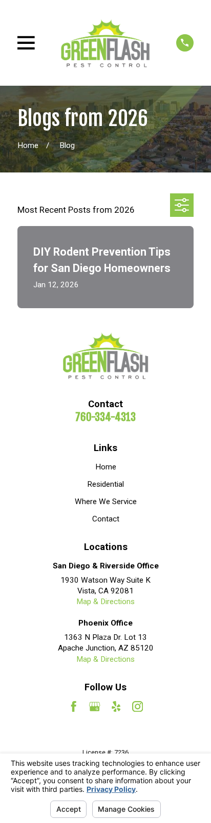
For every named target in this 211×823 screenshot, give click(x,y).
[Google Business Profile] (94, 706)
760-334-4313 (105, 416)
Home (105, 466)
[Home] (105, 43)
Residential (105, 484)
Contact (105, 518)
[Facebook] (73, 706)
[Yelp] (116, 706)
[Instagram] (137, 706)
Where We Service (106, 501)
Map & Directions (105, 601)
